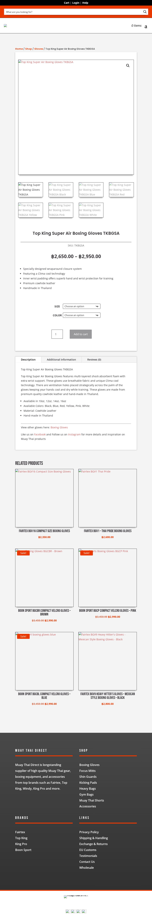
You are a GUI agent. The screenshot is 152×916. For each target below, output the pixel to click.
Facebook (40, 434)
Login (75, 2)
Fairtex (20, 832)
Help (85, 2)
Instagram (74, 434)
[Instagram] (73, 912)
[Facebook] (68, 912)
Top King (21, 838)
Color (57, 315)
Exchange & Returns (93, 844)
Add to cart (81, 334)
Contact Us (87, 862)
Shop (28, 49)
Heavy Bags (87, 788)
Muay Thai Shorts (91, 800)
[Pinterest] (84, 912)
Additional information (61, 359)
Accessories (87, 806)
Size (57, 306)
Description (28, 359)
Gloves (38, 49)
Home (19, 49)
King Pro (21, 844)
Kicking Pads (88, 783)
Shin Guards (88, 777)
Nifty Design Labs (84, 878)
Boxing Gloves (59, 427)
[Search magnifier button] (145, 12)
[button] (128, 65)
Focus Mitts (87, 771)
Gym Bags (86, 794)
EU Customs (87, 850)
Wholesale (86, 868)
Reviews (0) (94, 359)
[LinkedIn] (78, 912)
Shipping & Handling (93, 838)
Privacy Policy (89, 832)
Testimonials (88, 856)
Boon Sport (23, 850)
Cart (66, 2)
